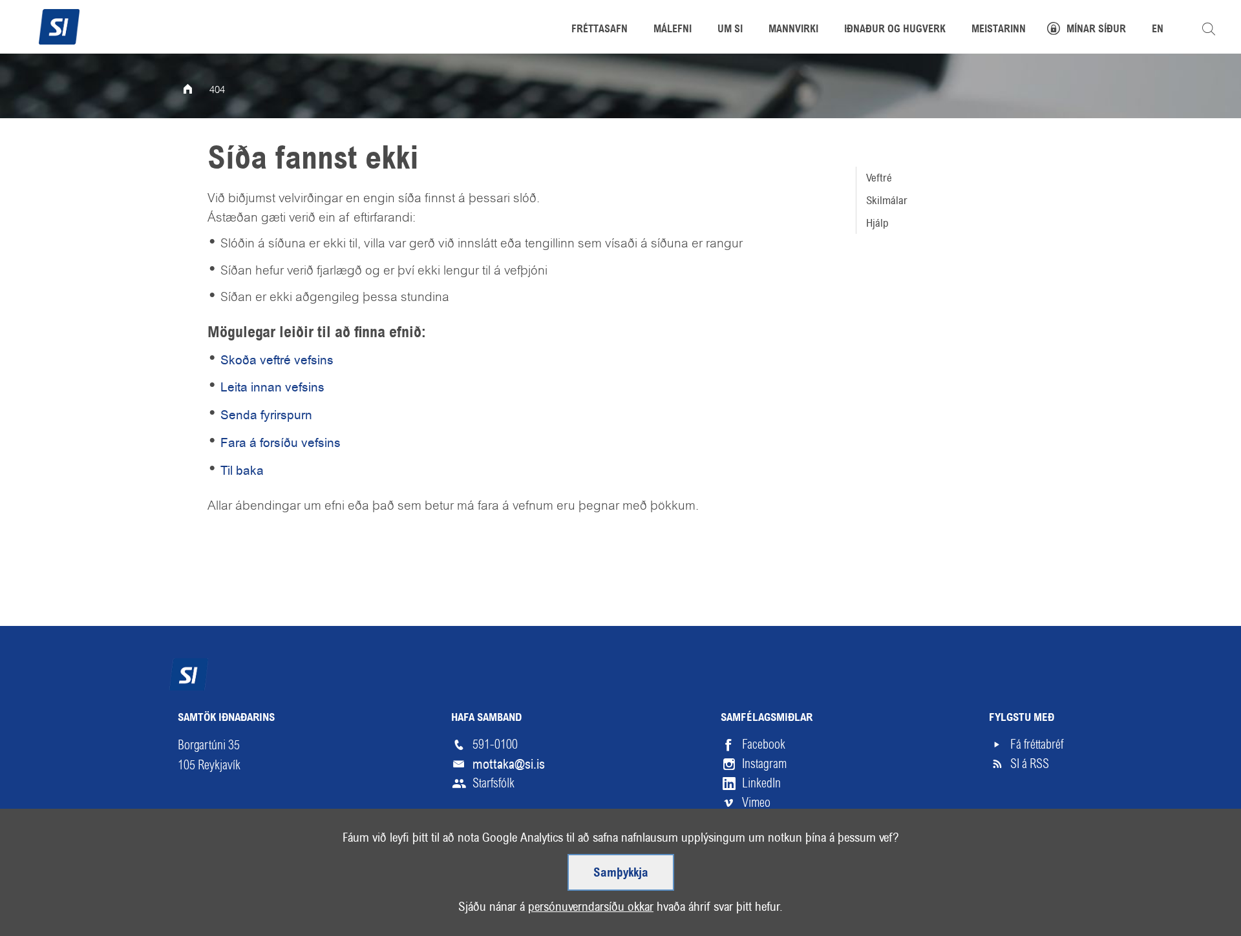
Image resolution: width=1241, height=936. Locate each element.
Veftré (879, 177)
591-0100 (495, 744)
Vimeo (756, 802)
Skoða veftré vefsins (277, 360)
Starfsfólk (493, 783)
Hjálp (877, 222)
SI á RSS (1029, 763)
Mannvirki (793, 30)
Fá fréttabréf (1036, 744)
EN (1157, 30)
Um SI (730, 30)
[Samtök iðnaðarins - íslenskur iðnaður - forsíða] (59, 25)
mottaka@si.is (508, 764)
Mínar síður (1096, 30)
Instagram (764, 763)
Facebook (763, 744)
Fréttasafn (599, 30)
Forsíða (196, 90)
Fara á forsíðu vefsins (280, 442)
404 (217, 90)
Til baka (242, 470)
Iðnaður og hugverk (895, 30)
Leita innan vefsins (272, 387)
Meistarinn (998, 30)
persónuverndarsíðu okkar (590, 906)
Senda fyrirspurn (266, 415)
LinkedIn (761, 783)
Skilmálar (886, 200)
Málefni (672, 30)
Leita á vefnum (1208, 29)
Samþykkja (620, 873)
